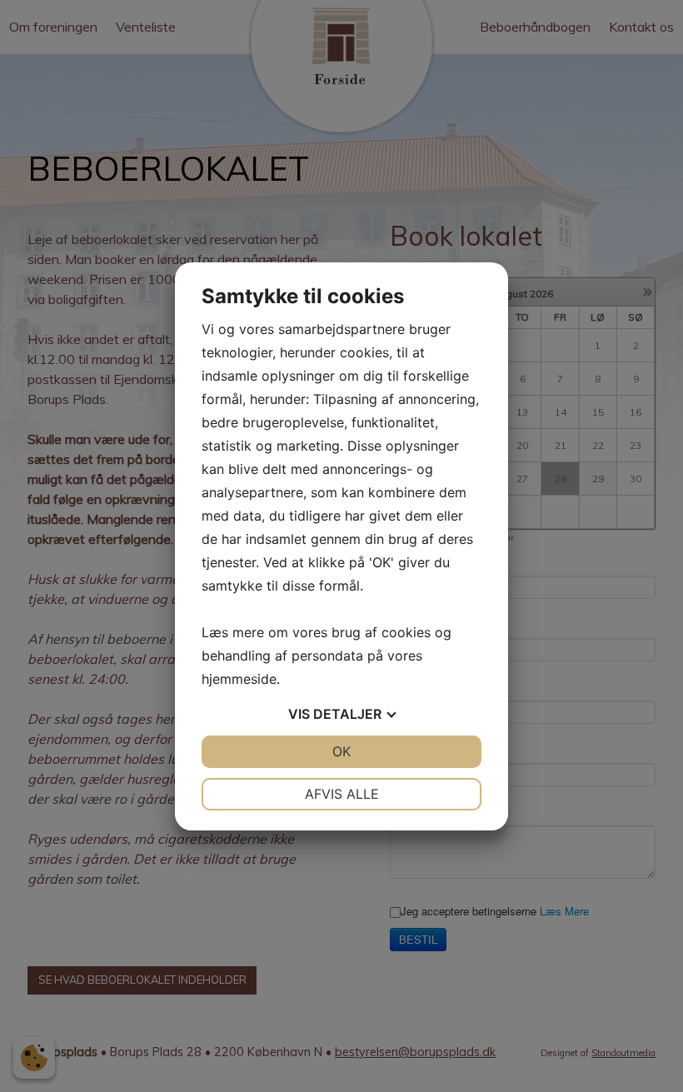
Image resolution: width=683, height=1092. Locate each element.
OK (341, 751)
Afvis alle (342, 793)
